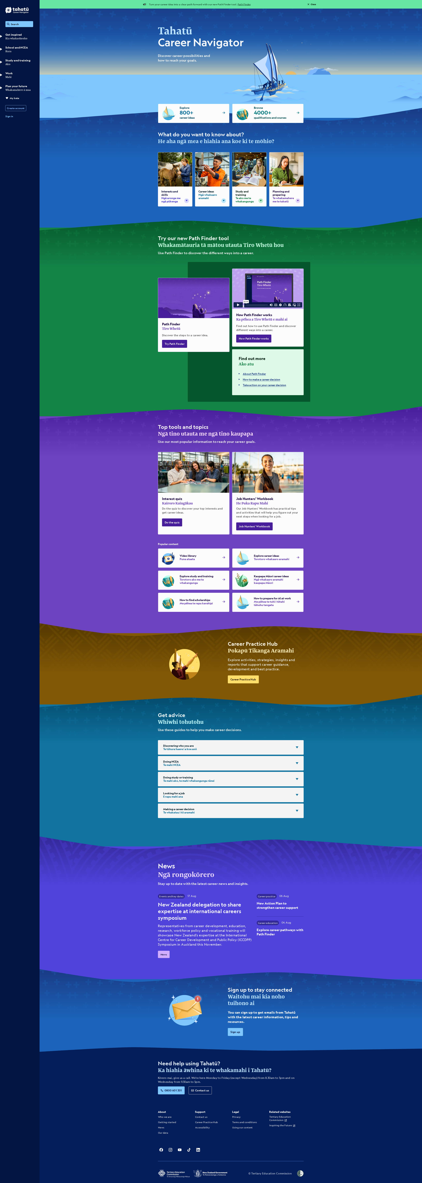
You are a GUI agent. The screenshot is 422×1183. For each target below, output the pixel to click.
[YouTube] (179, 1150)
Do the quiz (172, 522)
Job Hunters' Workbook (254, 526)
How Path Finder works (254, 338)
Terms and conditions (244, 1122)
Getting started (167, 1122)
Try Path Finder (174, 343)
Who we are (164, 1116)
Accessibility (202, 1127)
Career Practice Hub (243, 679)
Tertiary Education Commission (280, 1118)
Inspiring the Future (280, 1125)
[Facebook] (161, 1150)
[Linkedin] (198, 1150)
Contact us (202, 1090)
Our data (163, 1132)
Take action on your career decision (264, 385)
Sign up (235, 1032)
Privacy (236, 1116)
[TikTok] (189, 1150)
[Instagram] (170, 1150)
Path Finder (244, 4)
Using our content (242, 1127)
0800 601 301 (173, 1090)
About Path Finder (254, 374)
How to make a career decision (261, 379)
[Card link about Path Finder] (193, 315)
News (164, 954)
